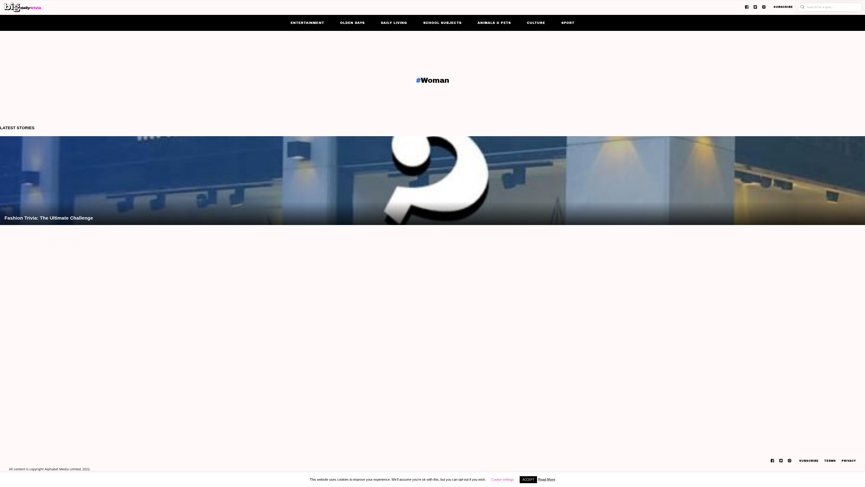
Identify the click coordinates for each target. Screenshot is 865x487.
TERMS (830, 460)
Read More (546, 479)
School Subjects (442, 23)
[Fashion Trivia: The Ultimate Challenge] (432, 180)
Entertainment (307, 23)
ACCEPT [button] (528, 479)
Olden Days (352, 23)
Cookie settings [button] (502, 479)
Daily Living (394, 23)
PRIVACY (849, 460)
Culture (536, 23)
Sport (567, 23)
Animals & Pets (494, 23)
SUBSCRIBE (783, 7)
